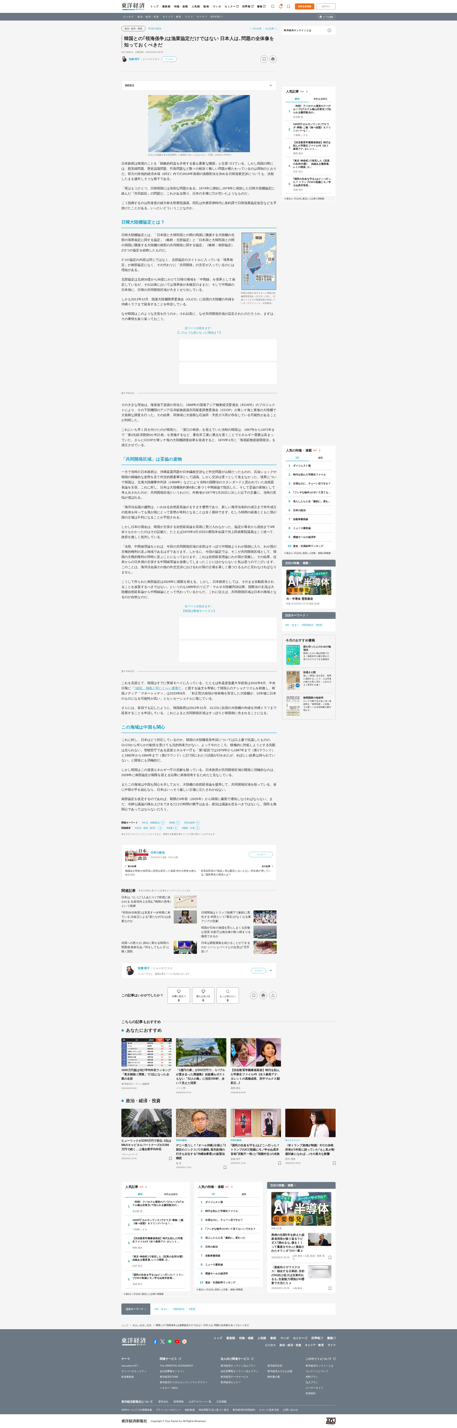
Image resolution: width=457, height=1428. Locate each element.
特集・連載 (181, 6)
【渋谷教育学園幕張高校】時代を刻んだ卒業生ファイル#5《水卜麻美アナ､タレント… (312, 145)
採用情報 (179, 1401)
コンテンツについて (317, 1371)
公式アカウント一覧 (200, 1401)
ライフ (189, 16)
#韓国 (172, 822)
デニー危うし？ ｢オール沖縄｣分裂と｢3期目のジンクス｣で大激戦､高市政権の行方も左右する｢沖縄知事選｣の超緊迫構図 (201, 1152)
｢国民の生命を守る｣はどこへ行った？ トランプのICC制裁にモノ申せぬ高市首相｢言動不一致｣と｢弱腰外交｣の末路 (255, 1149)
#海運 (169, 828)
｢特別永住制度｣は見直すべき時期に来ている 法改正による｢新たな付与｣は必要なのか (146, 917)
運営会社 (163, 1401)
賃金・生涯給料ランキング (308, 546)
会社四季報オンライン (172, 1371)
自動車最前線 (300, 519)
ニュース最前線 (302, 528)
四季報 (246, 6)
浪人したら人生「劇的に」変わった (312, 501)
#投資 (319, 625)
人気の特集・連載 (299, 450)
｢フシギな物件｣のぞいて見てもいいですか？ (312, 492)
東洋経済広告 (275, 1365)
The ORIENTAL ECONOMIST (176, 1365)
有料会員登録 (304, 6)
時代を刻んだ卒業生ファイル (309, 474)
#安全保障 (189, 822)
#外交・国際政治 (151, 822)
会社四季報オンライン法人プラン (239, 1371)
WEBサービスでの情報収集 (136, 1409)
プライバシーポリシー (168, 1409)
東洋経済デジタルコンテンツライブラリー (184, 1382)
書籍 (260, 6)
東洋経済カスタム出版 (280, 1371)
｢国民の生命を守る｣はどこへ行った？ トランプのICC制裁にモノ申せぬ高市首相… (312, 182)
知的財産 (190, 1409)
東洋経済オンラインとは (297, 30)
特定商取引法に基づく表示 (214, 1409)
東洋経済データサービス (234, 1376)
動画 (206, 6)
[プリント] (273, 59)
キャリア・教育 (172, 16)
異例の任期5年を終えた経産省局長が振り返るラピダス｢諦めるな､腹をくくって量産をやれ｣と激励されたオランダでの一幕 (288, 1242)
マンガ (217, 6)
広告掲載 (222, 1401)
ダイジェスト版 (302, 465)
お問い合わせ (290, 1409)
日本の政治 (157, 852)
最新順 (166, 6)
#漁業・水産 (188, 828)
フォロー (169, 59)
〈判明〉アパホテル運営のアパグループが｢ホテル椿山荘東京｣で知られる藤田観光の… (312, 109)
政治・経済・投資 (148, 16)
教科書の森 (273, 1376)
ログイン (326, 6)
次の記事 (269, 28)
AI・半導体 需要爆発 (299, 598)
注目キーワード (295, 615)
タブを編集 (328, 17)
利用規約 (311, 1393)
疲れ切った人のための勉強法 (317, 648)
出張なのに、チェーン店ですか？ (312, 483)
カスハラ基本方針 (269, 1409)
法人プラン (312, 1382)
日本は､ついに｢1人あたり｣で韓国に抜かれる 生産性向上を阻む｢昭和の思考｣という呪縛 (146, 901)
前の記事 (257, 28)
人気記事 (292, 91)
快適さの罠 (309, 672)
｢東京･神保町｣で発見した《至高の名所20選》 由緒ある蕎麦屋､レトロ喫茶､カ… (311, 163)
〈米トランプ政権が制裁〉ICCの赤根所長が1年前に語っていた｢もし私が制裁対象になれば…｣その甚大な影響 (309, 1149)
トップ (154, 6)
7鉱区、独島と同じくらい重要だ (157, 688)
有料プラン (312, 1376)
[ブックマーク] (264, 59)
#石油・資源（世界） (146, 828)
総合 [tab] (297, 98)
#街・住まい (292, 625)
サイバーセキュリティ (134, 1371)
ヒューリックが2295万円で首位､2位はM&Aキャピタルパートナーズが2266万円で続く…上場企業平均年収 (146, 1145)
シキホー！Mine (169, 1387)
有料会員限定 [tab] (320, 99)
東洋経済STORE (169, 1376)
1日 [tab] (297, 457)
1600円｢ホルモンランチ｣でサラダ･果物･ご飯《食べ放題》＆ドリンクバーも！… (312, 127)
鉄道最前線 (127, 1376)
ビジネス (128, 16)
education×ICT (129, 1365)
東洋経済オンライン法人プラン (238, 1365)
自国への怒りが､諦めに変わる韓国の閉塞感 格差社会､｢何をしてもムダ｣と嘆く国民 (145, 947)
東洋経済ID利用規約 (244, 1409)
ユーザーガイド (314, 1387)
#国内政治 (307, 625)
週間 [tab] (320, 457)
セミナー (230, 6)
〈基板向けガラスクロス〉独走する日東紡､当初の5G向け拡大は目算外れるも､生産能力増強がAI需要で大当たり (287, 1275)
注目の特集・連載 (296, 563)
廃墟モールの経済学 (304, 537)
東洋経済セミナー (231, 1382)
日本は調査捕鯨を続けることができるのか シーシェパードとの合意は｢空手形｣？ (225, 947)
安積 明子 (134, 59)
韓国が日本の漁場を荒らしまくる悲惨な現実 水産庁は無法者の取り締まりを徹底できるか (226, 932)
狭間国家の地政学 (313, 697)
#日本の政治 (154, 28)
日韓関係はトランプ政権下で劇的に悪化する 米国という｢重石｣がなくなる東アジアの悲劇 (226, 917)
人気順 (196, 6)
